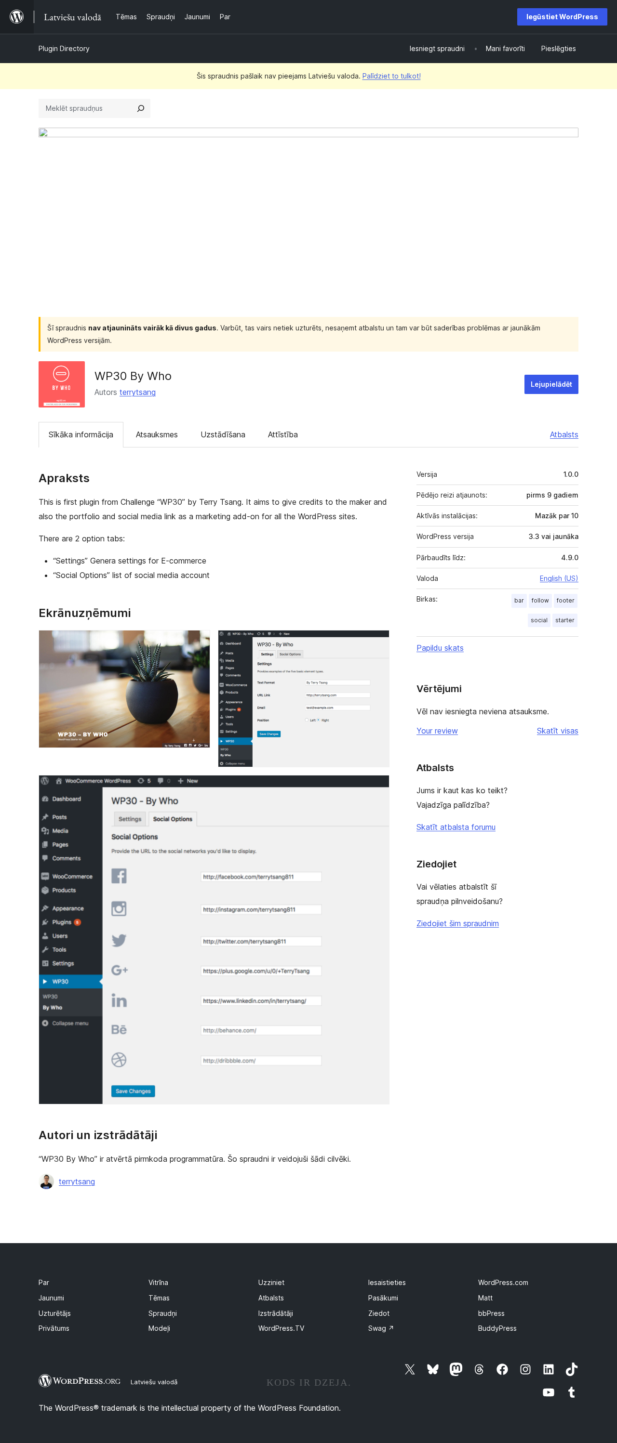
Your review (437, 730)
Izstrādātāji (275, 1313)
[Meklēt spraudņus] (140, 108)
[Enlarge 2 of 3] (376, 643)
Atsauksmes (157, 434)
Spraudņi (162, 1313)
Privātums (54, 1328)
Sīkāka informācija (81, 434)
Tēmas (159, 1298)
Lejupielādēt (551, 384)
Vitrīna (158, 1282)
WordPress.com (503, 1282)
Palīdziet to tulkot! (391, 76)
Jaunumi (51, 1298)
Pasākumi (383, 1298)
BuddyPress (497, 1328)
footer (566, 600)
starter (565, 620)
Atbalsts (564, 434)
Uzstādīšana (223, 434)
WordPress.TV (281, 1328)
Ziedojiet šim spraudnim (457, 923)
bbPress (491, 1313)
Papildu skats (440, 648)
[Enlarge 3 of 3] (376, 788)
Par (44, 1282)
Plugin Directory (64, 48)
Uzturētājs (55, 1313)
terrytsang (138, 392)
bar (519, 600)
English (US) (559, 578)
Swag (381, 1328)
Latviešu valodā (154, 1382)
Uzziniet (271, 1282)
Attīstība (283, 434)
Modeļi (159, 1328)
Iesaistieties (387, 1282)
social (539, 620)
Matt (485, 1298)
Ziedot (378, 1313)
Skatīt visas (557, 730)
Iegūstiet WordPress (562, 17)
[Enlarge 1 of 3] (197, 643)
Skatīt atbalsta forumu (456, 827)
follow (540, 600)
